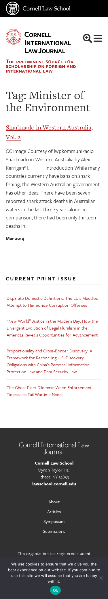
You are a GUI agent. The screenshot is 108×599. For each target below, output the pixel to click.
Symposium (54, 521)
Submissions (54, 531)
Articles (54, 511)
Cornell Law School (54, 463)
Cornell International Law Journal (47, 42)
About (54, 501)
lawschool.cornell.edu (54, 483)
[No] (101, 578)
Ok (55, 590)
